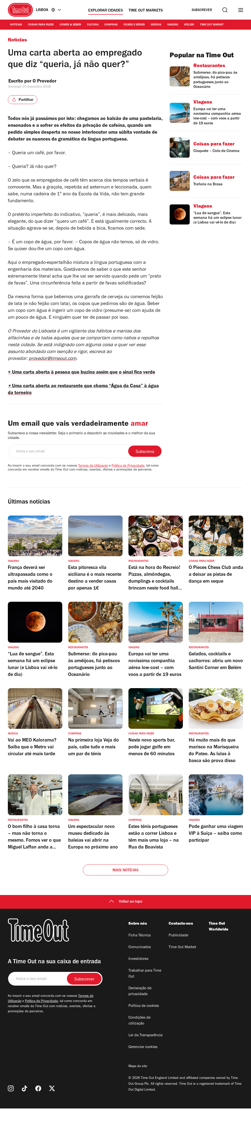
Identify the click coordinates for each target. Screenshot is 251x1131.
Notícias (16, 25)
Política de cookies (143, 1006)
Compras (111, 25)
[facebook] (38, 1088)
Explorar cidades (105, 11)
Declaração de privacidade (139, 991)
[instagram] (11, 1088)
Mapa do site (137, 1066)
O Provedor (45, 81)
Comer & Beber (70, 25)
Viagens (172, 25)
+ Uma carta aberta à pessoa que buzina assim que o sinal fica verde (81, 372)
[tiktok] (24, 1088)
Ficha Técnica (139, 936)
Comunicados (139, 947)
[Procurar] (225, 10)
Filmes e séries (134, 25)
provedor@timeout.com (52, 359)
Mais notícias (126, 870)
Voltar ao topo (130, 902)
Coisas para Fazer (41, 25)
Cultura (93, 25)
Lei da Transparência (145, 1035)
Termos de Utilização (93, 466)
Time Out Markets (146, 11)
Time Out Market (212, 25)
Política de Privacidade (128, 466)
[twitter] (52, 1088)
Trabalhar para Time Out (144, 974)
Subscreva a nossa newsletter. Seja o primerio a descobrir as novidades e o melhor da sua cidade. (81, 436)
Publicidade (178, 936)
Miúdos (156, 25)
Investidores (138, 959)
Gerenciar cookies (142, 1047)
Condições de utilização (139, 1021)
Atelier (189, 25)
